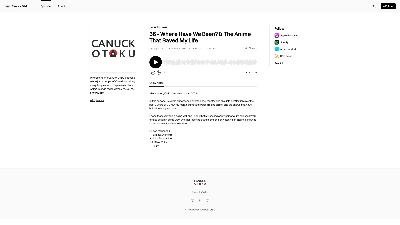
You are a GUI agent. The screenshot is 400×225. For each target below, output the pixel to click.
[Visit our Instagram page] (192, 200)
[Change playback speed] (165, 72)
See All (279, 63)
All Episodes (97, 100)
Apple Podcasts (289, 35)
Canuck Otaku (20, 6)
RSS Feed (286, 56)
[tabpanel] (203, 121)
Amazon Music (288, 49)
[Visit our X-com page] (200, 200)
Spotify (284, 42)
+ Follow (388, 6)
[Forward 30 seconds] (159, 72)
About (61, 6)
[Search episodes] (374, 6)
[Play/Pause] (155, 62)
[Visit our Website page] (207, 200)
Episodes (46, 6)
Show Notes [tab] (156, 82)
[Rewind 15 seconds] (153, 72)
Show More (97, 92)
